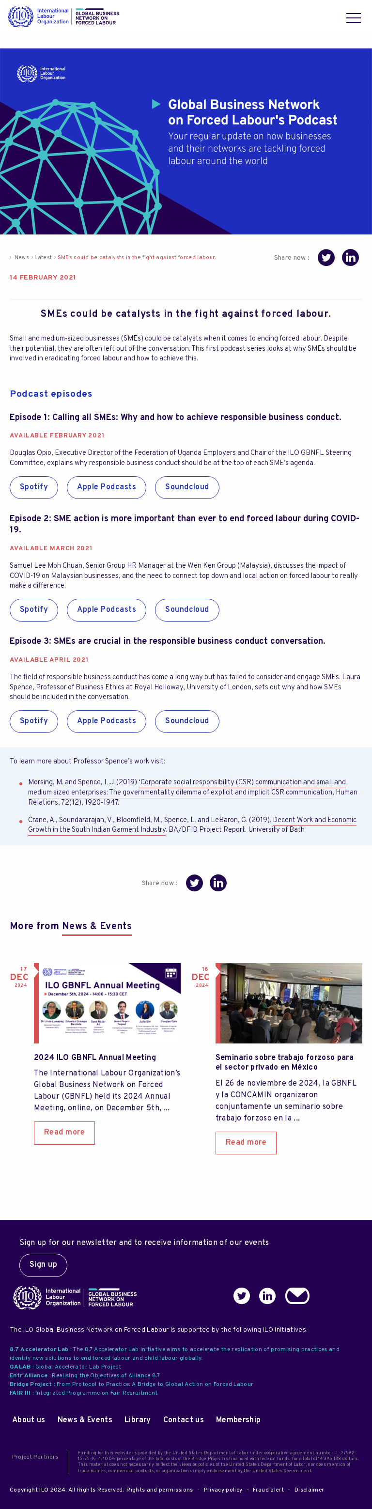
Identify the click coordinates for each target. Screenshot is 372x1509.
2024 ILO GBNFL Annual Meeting (95, 1058)
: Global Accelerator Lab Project (65, 1367)
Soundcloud (187, 487)
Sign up (43, 1265)
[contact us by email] (299, 1297)
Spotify (34, 487)
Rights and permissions (159, 1490)
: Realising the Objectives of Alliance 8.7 (85, 1376)
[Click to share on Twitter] (326, 259)
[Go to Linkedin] (269, 1297)
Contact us (183, 1420)
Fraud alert (268, 1490)
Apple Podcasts (106, 487)
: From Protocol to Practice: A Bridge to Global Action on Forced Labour (131, 1384)
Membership (238, 1420)
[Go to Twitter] (243, 1297)
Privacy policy (223, 1490)
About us (29, 1420)
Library (137, 1420)
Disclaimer (309, 1490)
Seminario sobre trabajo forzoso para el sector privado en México (285, 1063)
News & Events (97, 926)
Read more (64, 1132)
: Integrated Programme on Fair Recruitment (83, 1393)
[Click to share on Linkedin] (350, 259)
